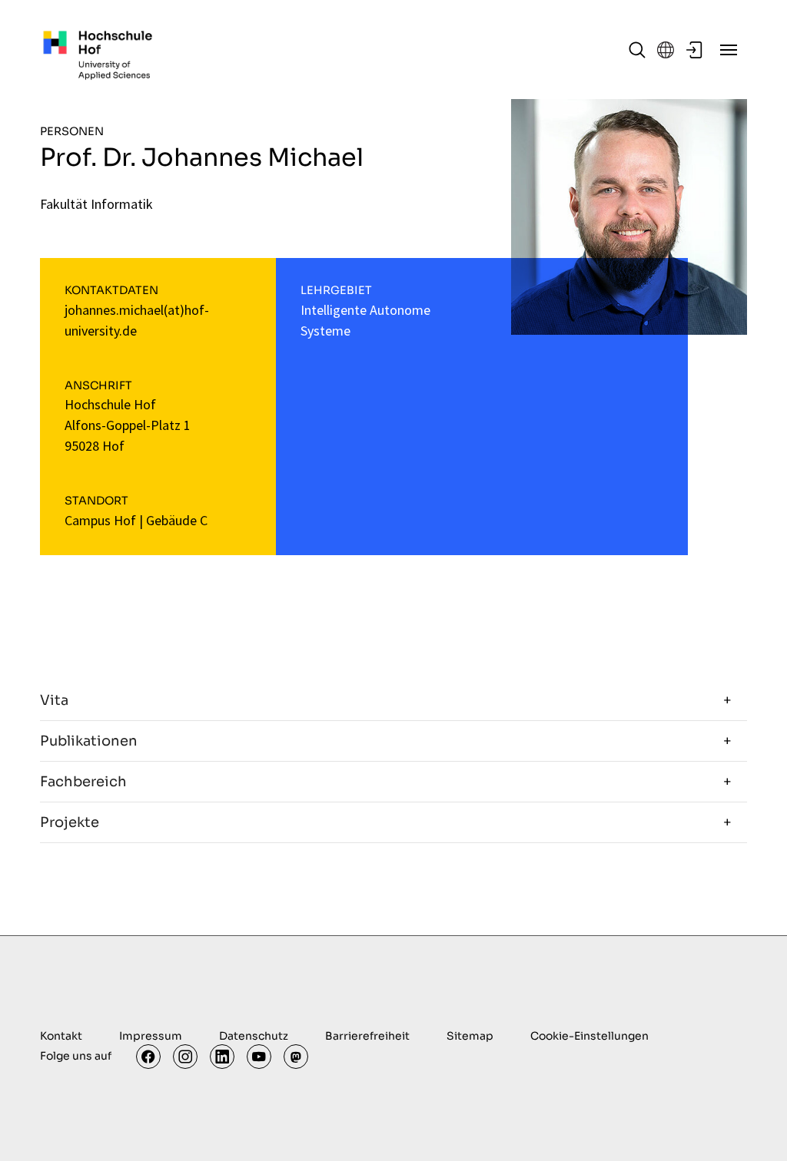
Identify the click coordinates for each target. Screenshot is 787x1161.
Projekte (69, 822)
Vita (54, 700)
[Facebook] (148, 1056)
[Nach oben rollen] (751, 1125)
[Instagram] (185, 1056)
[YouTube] (259, 1056)
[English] (665, 49)
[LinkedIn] (222, 1056)
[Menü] (728, 50)
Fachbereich (83, 781)
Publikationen (89, 741)
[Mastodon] (296, 1056)
